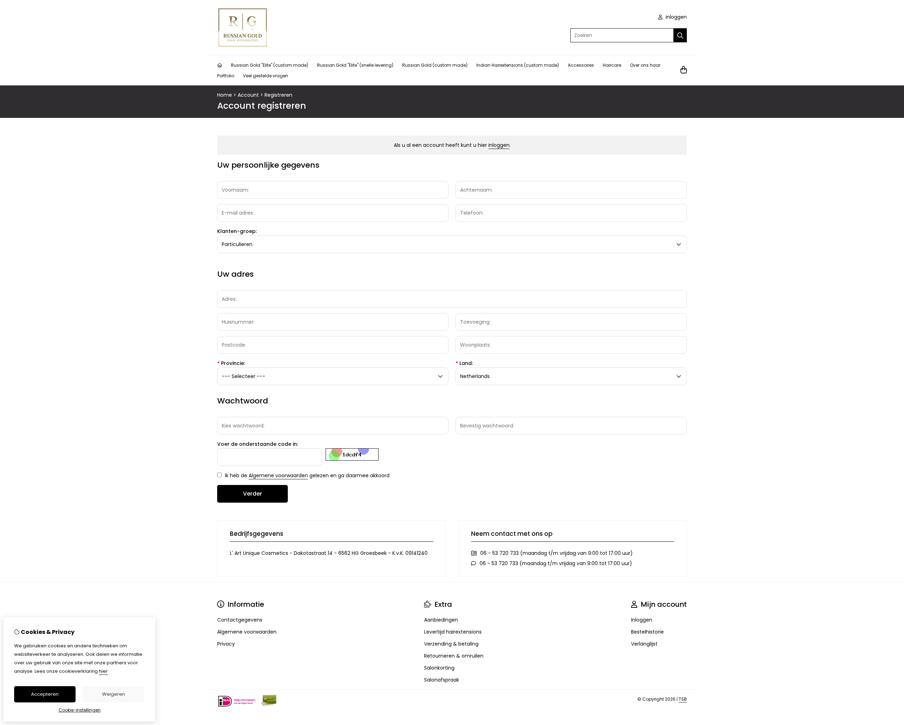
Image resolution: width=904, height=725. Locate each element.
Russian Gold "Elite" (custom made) (269, 65)
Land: (464, 363)
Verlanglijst (644, 643)
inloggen (675, 16)
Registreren (278, 94)
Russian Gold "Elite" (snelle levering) (355, 65)
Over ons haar (645, 65)
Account (248, 94)
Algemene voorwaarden (278, 475)
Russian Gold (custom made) (435, 65)
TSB (683, 699)
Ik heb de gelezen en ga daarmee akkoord (306, 475)
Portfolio (225, 76)
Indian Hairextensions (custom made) (517, 65)
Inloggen (641, 619)
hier (103, 671)
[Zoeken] (680, 35)
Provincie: (231, 363)
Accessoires (581, 65)
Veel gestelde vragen (265, 76)
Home (224, 94)
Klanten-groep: (237, 231)
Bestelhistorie (647, 631)
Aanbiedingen (441, 619)
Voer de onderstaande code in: (257, 444)
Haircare (612, 65)
